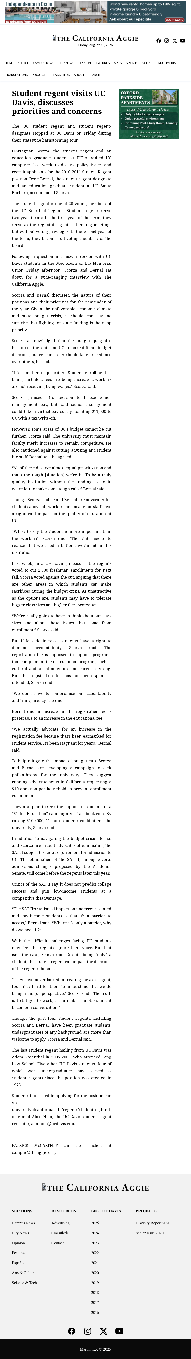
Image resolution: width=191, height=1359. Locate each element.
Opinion (18, 1242)
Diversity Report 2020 (153, 1222)
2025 (95, 1222)
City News (20, 1232)
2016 (95, 1312)
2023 (95, 1242)
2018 (95, 1292)
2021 (95, 1262)
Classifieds (59, 1232)
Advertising (60, 1222)
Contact (57, 1242)
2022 (95, 1252)
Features (18, 1252)
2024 (95, 1232)
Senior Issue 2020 (150, 1232)
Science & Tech (24, 1282)
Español (18, 1262)
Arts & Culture (23, 1272)
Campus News (23, 1222)
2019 (95, 1282)
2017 (95, 1302)
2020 (95, 1272)
